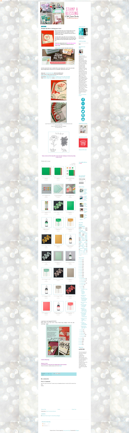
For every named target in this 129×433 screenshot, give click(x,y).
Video (83, 228)
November (83, 280)
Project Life (83, 246)
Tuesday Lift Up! (84, 289)
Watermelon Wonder (45, 75)
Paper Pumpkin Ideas (83, 236)
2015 (81, 277)
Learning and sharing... (83, 296)
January (82, 336)
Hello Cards (49, 374)
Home (59, 409)
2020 (81, 269)
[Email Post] (54, 373)
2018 (81, 272)
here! (60, 365)
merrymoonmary (66, 430)
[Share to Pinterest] (59, 373)
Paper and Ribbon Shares (83, 242)
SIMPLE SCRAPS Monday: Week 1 (83, 292)
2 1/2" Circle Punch (66, 77)
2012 (81, 341)
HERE (59, 48)
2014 (81, 338)
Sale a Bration (82, 251)
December (83, 278)
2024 (81, 263)
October (83, 281)
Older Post (74, 409)
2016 (81, 275)
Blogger (77, 430)
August (82, 284)
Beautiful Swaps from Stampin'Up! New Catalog (84, 310)
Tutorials (81, 230)
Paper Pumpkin (82, 225)
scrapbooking (82, 231)
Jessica (81, 54)
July (82, 286)
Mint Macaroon (53, 75)
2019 (81, 270)
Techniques (84, 239)
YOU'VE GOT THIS (49, 73)
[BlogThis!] (56, 373)
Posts (44, 423)
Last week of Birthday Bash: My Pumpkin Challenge (84, 299)
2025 (81, 261)
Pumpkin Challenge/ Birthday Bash (84, 323)
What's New (84, 237)
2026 (81, 259)
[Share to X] (57, 373)
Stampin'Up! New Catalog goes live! (84, 327)
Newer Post (43, 409)
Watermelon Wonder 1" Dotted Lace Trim (54, 76)
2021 (81, 267)
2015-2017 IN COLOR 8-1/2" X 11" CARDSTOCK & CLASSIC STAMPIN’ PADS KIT (70, 179)
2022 (81, 266)
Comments (45, 425)
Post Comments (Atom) (51, 411)
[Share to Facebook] (58, 373)
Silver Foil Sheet (66, 76)
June (82, 287)
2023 (81, 264)
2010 (81, 344)
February (83, 334)
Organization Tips (83, 245)
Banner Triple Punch (48, 77)
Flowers (45, 374)
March (82, 333)
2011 (81, 342)
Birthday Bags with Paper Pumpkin (83, 305)
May (82, 329)
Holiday (83, 240)
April (82, 331)
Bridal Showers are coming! (85, 205)
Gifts (80, 229)
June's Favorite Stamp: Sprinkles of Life (84, 320)
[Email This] (55, 373)
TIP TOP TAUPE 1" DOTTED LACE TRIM (58, 279)
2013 (81, 339)
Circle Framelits (58, 77)
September (83, 283)
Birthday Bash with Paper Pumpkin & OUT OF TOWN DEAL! (84, 314)
